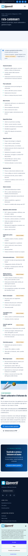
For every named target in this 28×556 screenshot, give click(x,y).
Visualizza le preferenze (14, 550)
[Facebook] (20, 2)
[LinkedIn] (17, 2)
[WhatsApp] (25, 2)
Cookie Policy (13, 554)
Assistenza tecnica (6, 503)
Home (2, 14)
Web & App (4, 518)
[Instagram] (23, 2)
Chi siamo (3, 505)
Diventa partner (5, 508)
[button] (26, 526)
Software (3, 516)
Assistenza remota (8, 490)
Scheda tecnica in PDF (11, 430)
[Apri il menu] (25, 6)
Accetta (14, 542)
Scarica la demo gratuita (11, 426)
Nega (14, 546)
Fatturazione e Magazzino (11, 14)
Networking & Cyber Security (8, 521)
